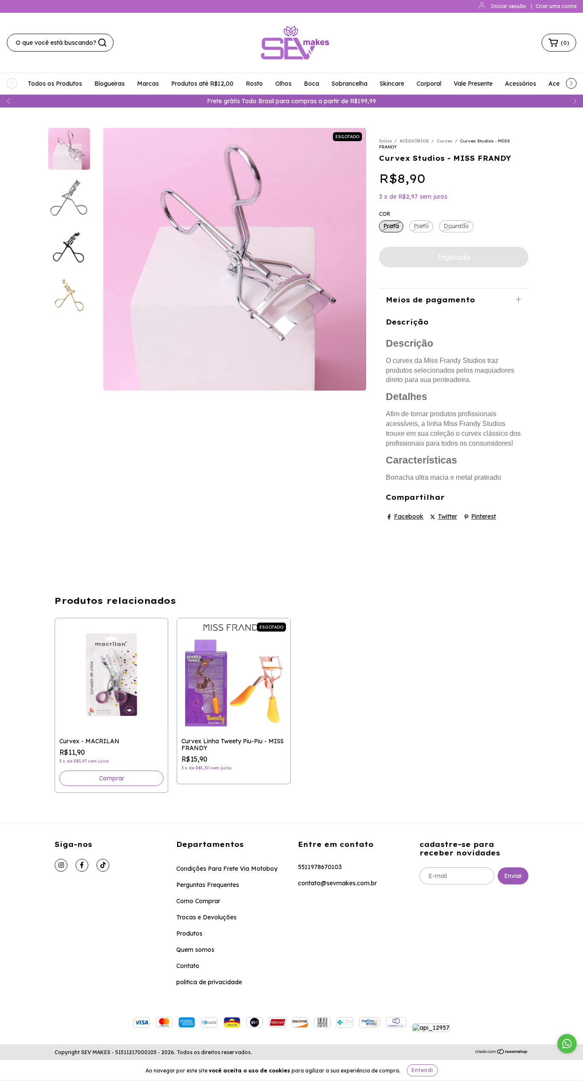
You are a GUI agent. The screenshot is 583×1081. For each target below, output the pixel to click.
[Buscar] (102, 42)
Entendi (422, 1070)
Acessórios (520, 83)
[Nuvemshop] (501, 1052)
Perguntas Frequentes (207, 885)
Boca (311, 83)
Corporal (429, 83)
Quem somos (195, 949)
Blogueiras (109, 83)
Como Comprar (198, 901)
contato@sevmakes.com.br (337, 883)
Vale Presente (473, 83)
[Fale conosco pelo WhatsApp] (567, 1043)
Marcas (148, 83)
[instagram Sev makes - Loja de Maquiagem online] (61, 865)
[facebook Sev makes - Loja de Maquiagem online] (82, 865)
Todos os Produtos (55, 83)
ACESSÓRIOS (414, 141)
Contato (187, 966)
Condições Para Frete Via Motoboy (226, 868)
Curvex (444, 141)
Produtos (189, 933)
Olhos (283, 83)
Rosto (254, 83)
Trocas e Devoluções (206, 917)
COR (384, 214)
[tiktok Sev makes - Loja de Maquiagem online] (102, 865)
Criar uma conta (556, 6)
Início (385, 141)
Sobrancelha (349, 83)
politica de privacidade (209, 982)
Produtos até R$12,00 (202, 83)
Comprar (111, 778)
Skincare (392, 83)
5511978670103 (320, 867)
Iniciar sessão (508, 6)
